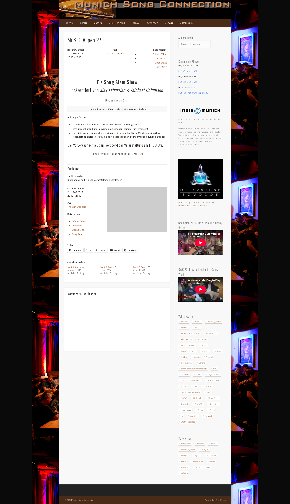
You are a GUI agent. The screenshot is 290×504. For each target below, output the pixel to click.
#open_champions (188, 351)
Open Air (184, 404)
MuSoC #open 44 (75, 267)
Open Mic (162, 58)
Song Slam (161, 66)
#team (136, 23)
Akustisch (209, 357)
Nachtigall (197, 398)
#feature (184, 327)
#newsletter (198, 461)
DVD (215, 368)
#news (69, 23)
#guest (197, 327)
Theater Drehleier (114, 53)
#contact (152, 23)
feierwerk (185, 374)
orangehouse (186, 410)
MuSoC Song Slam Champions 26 (193, 92)
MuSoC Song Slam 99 (187, 82)
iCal (141, 154)
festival (198, 374)
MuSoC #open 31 (108, 267)
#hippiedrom (186, 339)
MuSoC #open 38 (141, 267)
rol (182, 416)
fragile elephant (214, 374)
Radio (212, 410)
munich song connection (190, 392)
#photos (205, 351)
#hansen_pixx (211, 333)
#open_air (185, 467)
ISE (182, 380)
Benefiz (202, 363)
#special (218, 351)
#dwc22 (198, 321)
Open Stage (161, 62)
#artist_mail (186, 443)
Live (195, 386)
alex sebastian (186, 363)
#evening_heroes (215, 321)
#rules (120, 133)
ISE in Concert (195, 380)
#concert (184, 321)
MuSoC (184, 398)
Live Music (208, 386)
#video (184, 357)
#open (83, 23)
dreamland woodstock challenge (194, 368)
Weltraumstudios (188, 422)
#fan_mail (205, 449)
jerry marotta (213, 380)
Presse (200, 410)
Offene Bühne (160, 54)
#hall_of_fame (117, 23)
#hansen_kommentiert (190, 333)
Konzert (184, 386)
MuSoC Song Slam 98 (187, 71)
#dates (98, 23)
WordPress (221, 500)
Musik (209, 392)
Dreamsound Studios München (192, 205)
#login (169, 23)
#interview (202, 339)
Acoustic (196, 357)
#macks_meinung (188, 345)
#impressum (186, 23)
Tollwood (208, 416)
